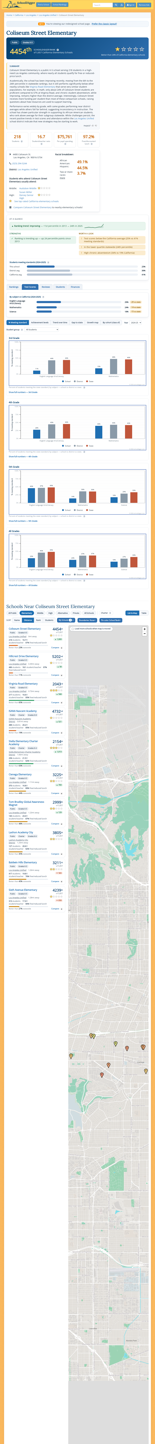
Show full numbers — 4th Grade (23, 456)
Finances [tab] (75, 286)
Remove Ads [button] (144, 5)
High (50, 613)
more (62, 177)
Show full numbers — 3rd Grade (23, 392)
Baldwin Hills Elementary (23, 862)
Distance (28, 620)
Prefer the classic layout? (104, 23)
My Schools (65, 620)
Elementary (27, 613)
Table (144, 613)
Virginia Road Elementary (42, 86)
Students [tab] (60, 286)
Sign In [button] (131, 5)
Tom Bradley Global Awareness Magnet (26, 803)
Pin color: (110, 620)
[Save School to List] (61, 648)
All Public (12, 613)
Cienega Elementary (20, 774)
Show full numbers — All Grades (23, 585)
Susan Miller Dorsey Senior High (26, 195)
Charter (105, 613)
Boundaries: (86, 620)
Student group (14, 329)
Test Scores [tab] (30, 286)
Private (76, 613)
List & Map (132, 613)
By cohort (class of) (111, 322)
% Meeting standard (18, 322)
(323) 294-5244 (19, 163)
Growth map (92, 322)
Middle (40, 613)
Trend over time (60, 322)
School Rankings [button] (60, 4)
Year (126, 322)
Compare (55, 647)
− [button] (145, 634)
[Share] (121, 5)
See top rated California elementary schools (36, 201)
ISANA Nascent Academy (23, 710)
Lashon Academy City (21, 832)
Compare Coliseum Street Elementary (32, 207)
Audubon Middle (27, 188)
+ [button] (145, 629)
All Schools (89, 613)
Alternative (63, 613)
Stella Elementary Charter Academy (23, 743)
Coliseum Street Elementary (25, 628)
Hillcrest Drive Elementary (23, 656)
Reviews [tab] (46, 286)
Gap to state (77, 322)
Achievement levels (39, 322)
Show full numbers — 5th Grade (23, 521)
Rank (38, 620)
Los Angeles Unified (84, 118)
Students (49, 620)
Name (17, 620)
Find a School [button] (43, 4)
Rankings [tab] (13, 286)
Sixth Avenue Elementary (23, 889)
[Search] (116, 5)
